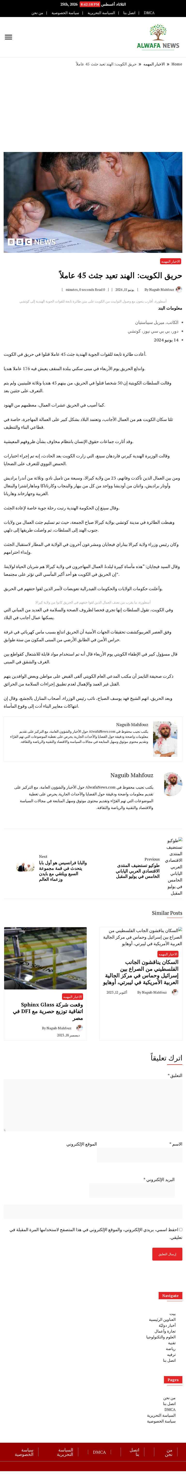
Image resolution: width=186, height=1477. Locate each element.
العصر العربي (152, 632)
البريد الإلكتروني (159, 1179)
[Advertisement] (93, 109)
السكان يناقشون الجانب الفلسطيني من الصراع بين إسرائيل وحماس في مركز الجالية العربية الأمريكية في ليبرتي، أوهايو (140, 972)
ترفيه (171, 1354)
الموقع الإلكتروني (81, 1144)
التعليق (175, 1075)
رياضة (171, 1348)
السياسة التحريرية (101, 12)
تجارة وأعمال (165, 1331)
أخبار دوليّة (167, 1325)
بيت (173, 1313)
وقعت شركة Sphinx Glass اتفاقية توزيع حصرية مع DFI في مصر (48, 1011)
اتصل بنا (129, 12)
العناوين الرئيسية (162, 1319)
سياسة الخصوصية (65, 12)
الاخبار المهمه (170, 261)
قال (89, 654)
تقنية (172, 1342)
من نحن (37, 12)
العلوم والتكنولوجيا (161, 1337)
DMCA (149, 12)
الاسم (175, 1144)
